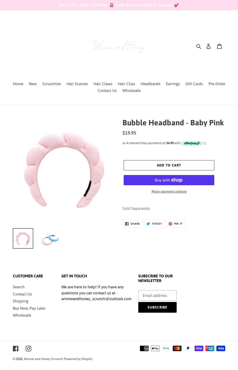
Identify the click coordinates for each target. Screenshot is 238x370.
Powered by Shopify (78, 359)
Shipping (20, 301)
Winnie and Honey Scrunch (43, 359)
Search (19, 287)
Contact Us (22, 294)
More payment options (169, 191)
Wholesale (22, 315)
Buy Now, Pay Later (29, 308)
